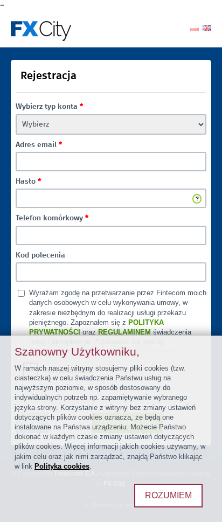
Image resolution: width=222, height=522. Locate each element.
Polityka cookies (61, 466)
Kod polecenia (40, 255)
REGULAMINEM (124, 332)
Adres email (39, 145)
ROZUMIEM (168, 495)
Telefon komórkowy (52, 218)
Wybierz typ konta (49, 106)
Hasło (28, 181)
